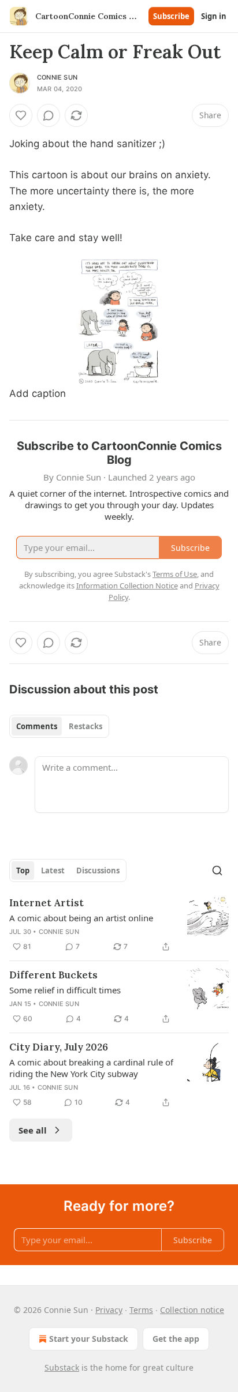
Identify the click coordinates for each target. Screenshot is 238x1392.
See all (32, 1130)
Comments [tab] (36, 726)
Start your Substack (88, 1338)
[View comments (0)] (48, 115)
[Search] (217, 870)
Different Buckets (53, 975)
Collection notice (192, 1309)
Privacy (108, 1309)
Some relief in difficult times (65, 990)
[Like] (20, 115)
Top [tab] (22, 870)
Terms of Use (175, 574)
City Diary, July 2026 (58, 1047)
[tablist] (59, 726)
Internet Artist (46, 902)
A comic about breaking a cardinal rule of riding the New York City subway (91, 1067)
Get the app (176, 1338)
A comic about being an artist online (81, 918)
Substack (61, 1367)
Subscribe (171, 16)
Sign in (213, 16)
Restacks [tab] (85, 726)
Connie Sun (57, 77)
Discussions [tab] (98, 870)
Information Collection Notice (127, 585)
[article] (119, 925)
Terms (141, 1309)
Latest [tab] (53, 870)
